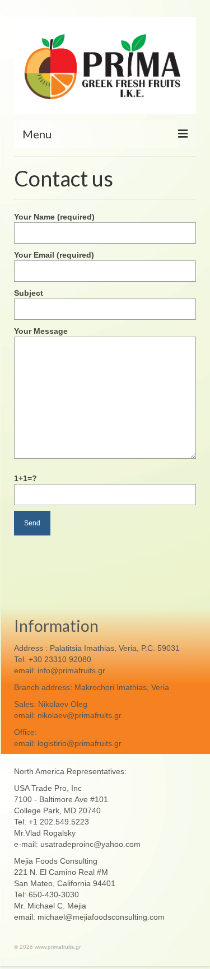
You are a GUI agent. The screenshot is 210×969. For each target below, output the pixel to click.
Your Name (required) (54, 216)
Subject (28, 292)
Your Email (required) (54, 254)
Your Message (41, 331)
